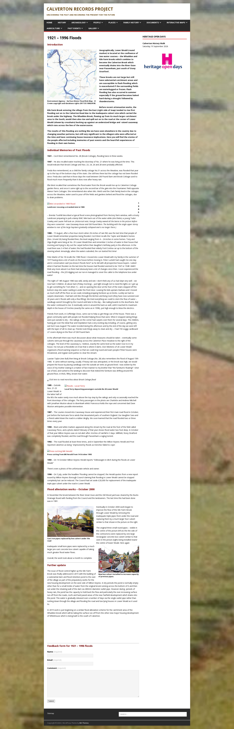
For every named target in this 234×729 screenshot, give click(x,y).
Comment (56, 668)
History (62, 22)
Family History (131, 22)
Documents (153, 22)
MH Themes (84, 723)
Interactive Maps (176, 22)
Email (54, 660)
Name (54, 651)
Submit (51, 701)
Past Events (74, 28)
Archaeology (79, 22)
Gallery (92, 28)
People (97, 22)
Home (49, 22)
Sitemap (50, 713)
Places (112, 22)
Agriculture (53, 28)
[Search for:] (153, 714)
